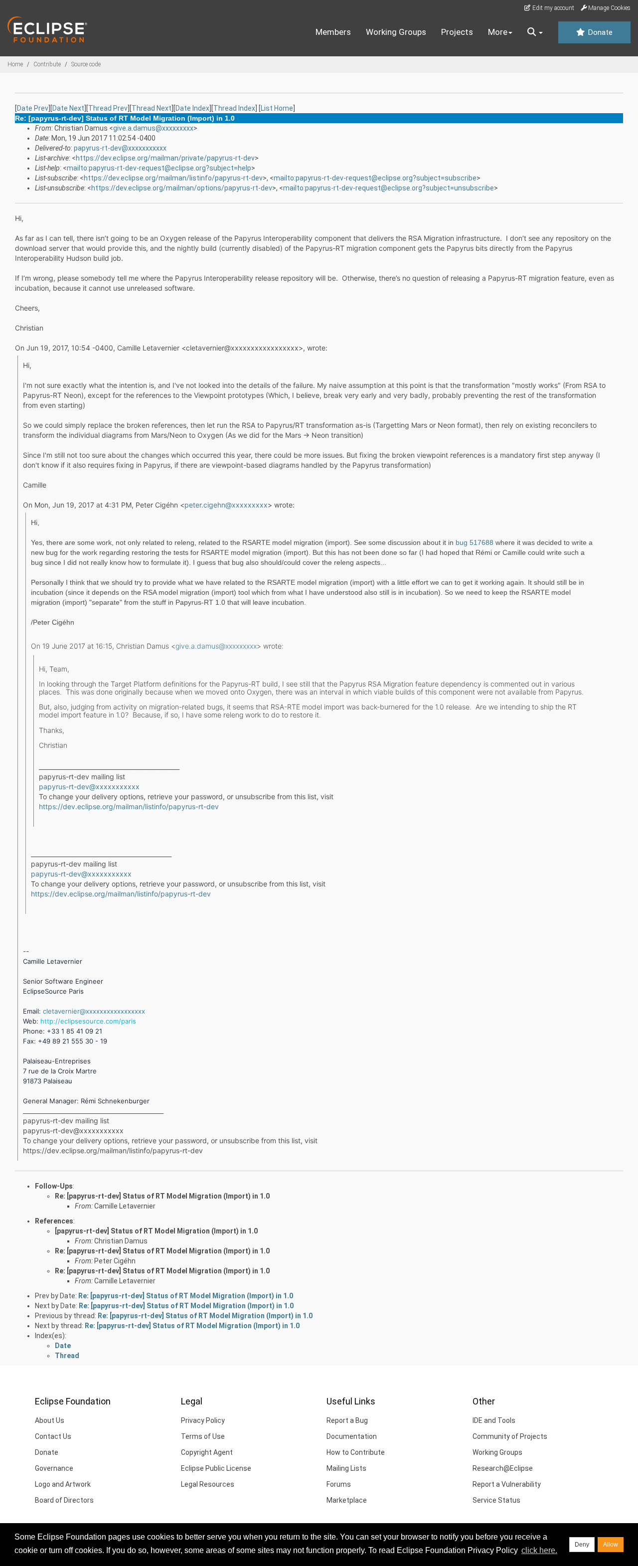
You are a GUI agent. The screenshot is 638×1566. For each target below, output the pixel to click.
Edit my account (552, 7)
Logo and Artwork (63, 1484)
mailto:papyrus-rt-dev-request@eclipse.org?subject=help (159, 168)
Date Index (192, 108)
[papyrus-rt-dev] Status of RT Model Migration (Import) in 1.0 (156, 1231)
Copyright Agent (207, 1452)
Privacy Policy (203, 1420)
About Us (49, 1420)
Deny (582, 1544)
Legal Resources (207, 1484)
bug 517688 (474, 542)
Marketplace (346, 1500)
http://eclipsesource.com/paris (88, 1021)
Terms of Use (203, 1436)
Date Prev (32, 108)
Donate (599, 32)
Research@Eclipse (503, 1468)
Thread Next (151, 108)
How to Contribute (355, 1452)
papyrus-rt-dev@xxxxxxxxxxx (120, 148)
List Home (277, 108)
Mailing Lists (346, 1468)
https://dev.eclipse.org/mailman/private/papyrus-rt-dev (165, 158)
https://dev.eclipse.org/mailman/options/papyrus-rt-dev (181, 188)
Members (333, 32)
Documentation (351, 1436)
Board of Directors (64, 1500)
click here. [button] (539, 1550)
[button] (535, 32)
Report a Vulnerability (507, 1484)
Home (15, 64)
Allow (610, 1544)
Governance (54, 1468)
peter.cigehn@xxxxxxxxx (226, 505)
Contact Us (53, 1436)
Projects (457, 32)
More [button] (497, 32)
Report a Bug (347, 1420)
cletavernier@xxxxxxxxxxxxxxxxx (94, 1011)
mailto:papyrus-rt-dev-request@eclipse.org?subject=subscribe (375, 178)
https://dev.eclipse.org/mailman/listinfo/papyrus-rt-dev (173, 178)
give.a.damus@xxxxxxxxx (153, 128)
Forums (338, 1484)
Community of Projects (510, 1436)
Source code (86, 64)
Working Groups (396, 32)
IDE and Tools (494, 1420)
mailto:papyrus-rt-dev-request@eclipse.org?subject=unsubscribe (388, 188)
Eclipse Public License (216, 1468)
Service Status (496, 1500)
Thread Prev (108, 108)
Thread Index (234, 108)
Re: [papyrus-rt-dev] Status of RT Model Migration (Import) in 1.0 (162, 1196)
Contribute (47, 64)
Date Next (68, 108)
